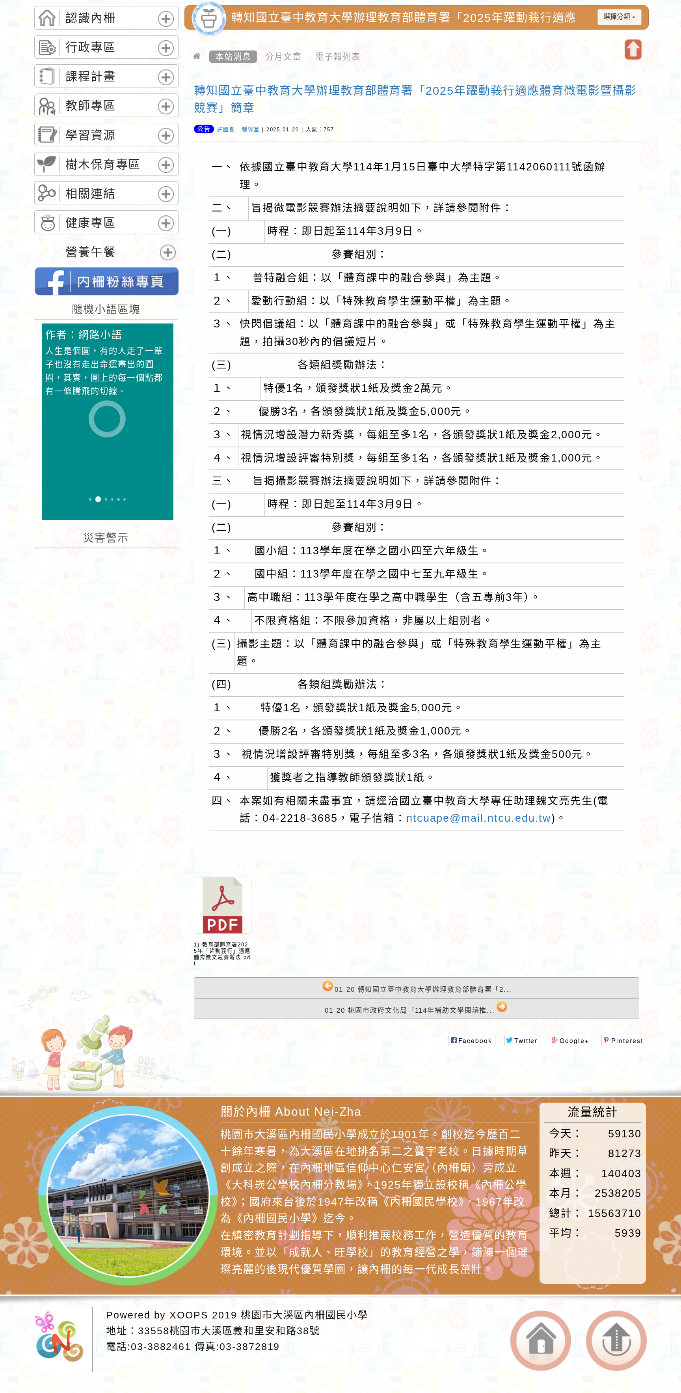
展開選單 (164, 26)
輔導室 (251, 130)
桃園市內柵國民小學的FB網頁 (106, 281)
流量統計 (593, 1111)
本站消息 (233, 56)
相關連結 (90, 193)
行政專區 (90, 47)
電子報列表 (338, 56)
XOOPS (188, 1314)
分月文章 (283, 56)
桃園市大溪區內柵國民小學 (304, 1314)
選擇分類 (617, 17)
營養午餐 (90, 252)
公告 (204, 129)
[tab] (106, 18)
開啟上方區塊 (633, 49)
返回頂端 (616, 1341)
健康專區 (90, 223)
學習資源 (90, 135)
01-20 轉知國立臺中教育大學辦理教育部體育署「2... (423, 989)
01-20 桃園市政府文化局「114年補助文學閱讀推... (410, 1010)
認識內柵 (90, 18)
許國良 (226, 130)
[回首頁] (197, 56)
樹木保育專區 (103, 164)
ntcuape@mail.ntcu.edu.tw (479, 818)
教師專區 (90, 105)
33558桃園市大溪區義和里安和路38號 (229, 1330)
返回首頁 (540, 1341)
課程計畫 (90, 76)
